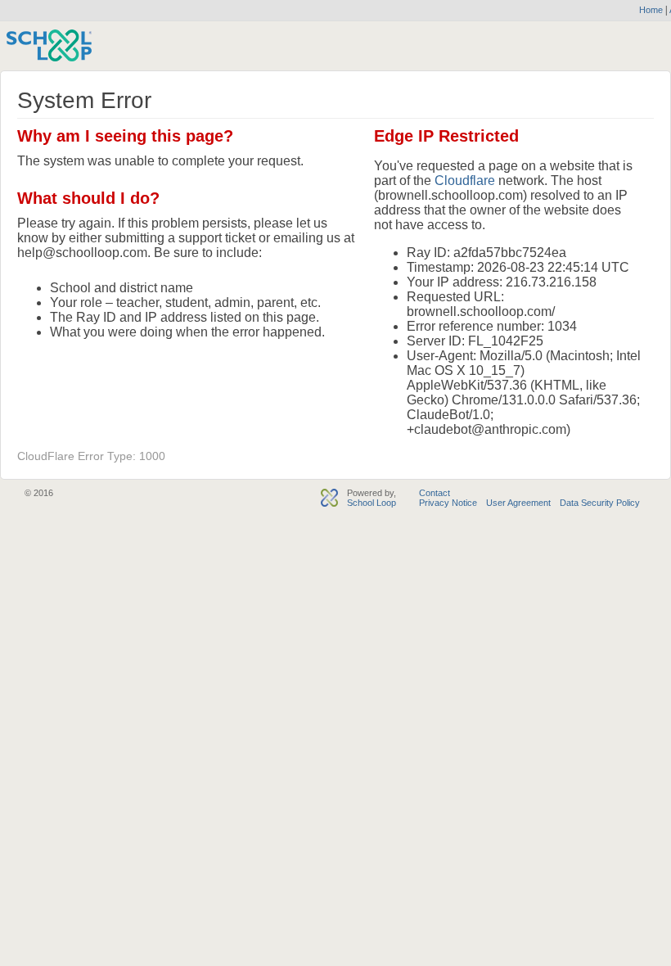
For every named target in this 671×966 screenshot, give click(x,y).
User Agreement (518, 503)
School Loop (371, 503)
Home (651, 10)
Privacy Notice (448, 503)
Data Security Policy (600, 503)
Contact (434, 493)
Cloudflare (465, 180)
